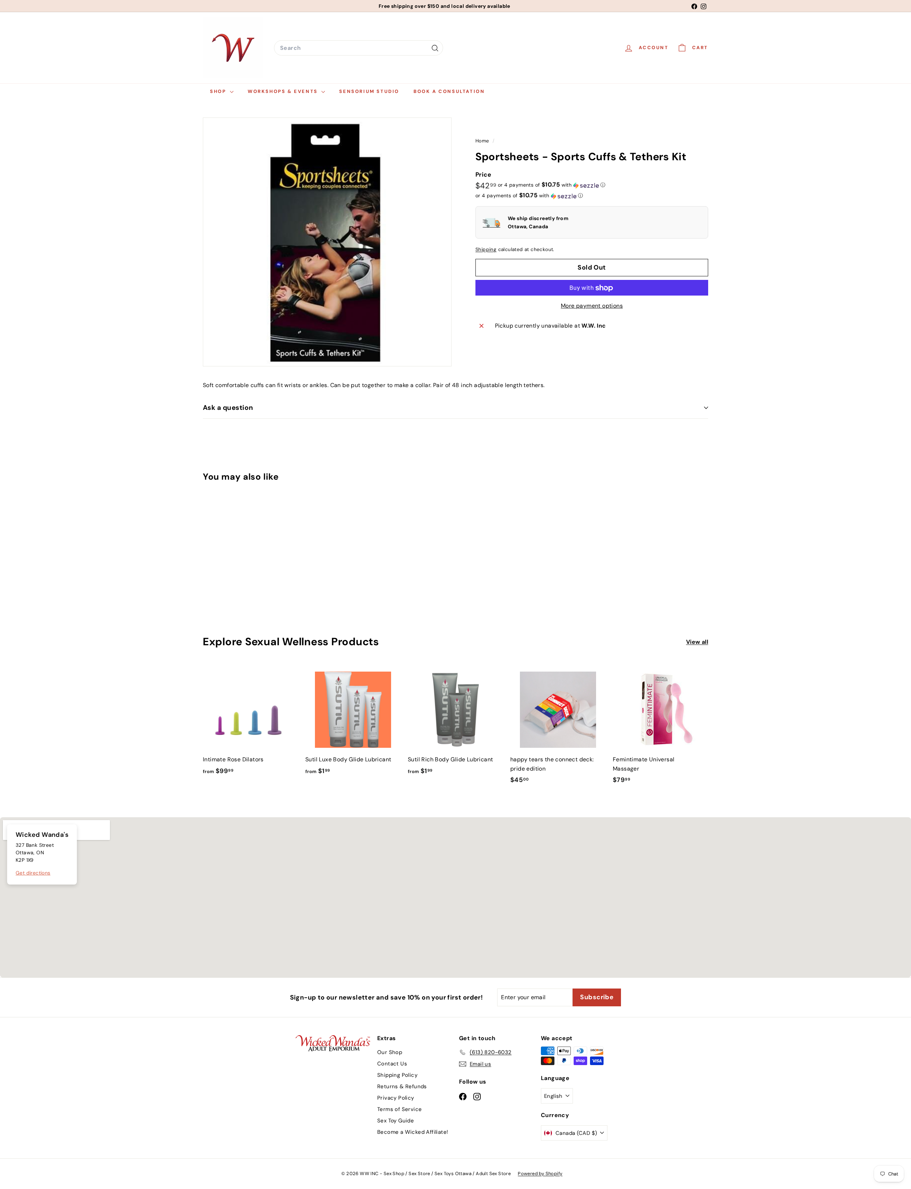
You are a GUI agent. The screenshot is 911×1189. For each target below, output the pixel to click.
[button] (551, 185)
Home (483, 141)
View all (697, 642)
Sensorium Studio (369, 91)
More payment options (592, 306)
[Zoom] (327, 242)
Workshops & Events (284, 91)
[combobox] (358, 48)
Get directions (33, 873)
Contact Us (392, 1063)
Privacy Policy (395, 1097)
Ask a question (228, 407)
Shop (219, 91)
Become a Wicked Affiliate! (412, 1132)
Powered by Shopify (540, 1173)
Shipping (485, 250)
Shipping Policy (397, 1075)
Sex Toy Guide (395, 1120)
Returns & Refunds (402, 1086)
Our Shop (389, 1052)
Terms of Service (399, 1109)
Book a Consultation (449, 91)
